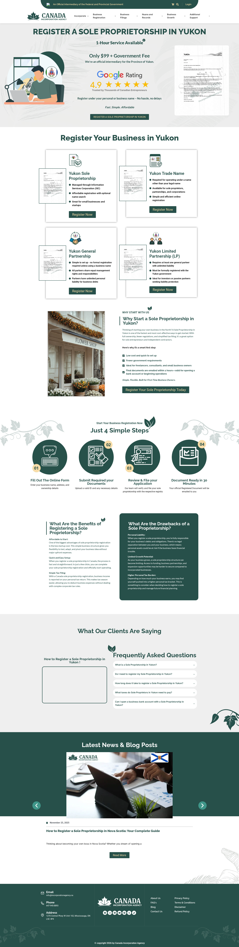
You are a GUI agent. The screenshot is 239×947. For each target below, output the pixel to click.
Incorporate (80, 16)
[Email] (42, 893)
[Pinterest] (124, 913)
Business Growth (171, 16)
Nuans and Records (147, 16)
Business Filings (124, 16)
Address (51, 912)
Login (188, 4)
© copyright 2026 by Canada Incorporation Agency (119, 943)
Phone (50, 902)
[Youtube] (119, 913)
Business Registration (99, 16)
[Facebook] (105, 913)
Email (50, 892)
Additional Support (195, 16)
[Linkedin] (115, 913)
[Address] (42, 915)
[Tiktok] (134, 913)
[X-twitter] (129, 913)
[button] (36, 805)
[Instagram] (110, 913)
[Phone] (42, 903)
